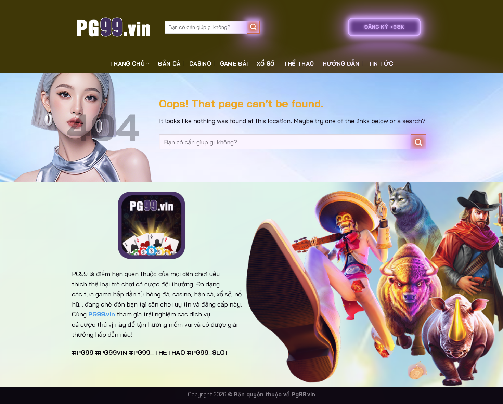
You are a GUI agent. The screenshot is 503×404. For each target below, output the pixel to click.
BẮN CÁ (169, 63)
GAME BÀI (234, 63)
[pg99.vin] (113, 27)
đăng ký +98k (384, 27)
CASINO (200, 63)
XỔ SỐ (266, 63)
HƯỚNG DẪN (341, 63)
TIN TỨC (380, 63)
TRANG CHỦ (127, 63)
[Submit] (253, 27)
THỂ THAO (299, 63)
